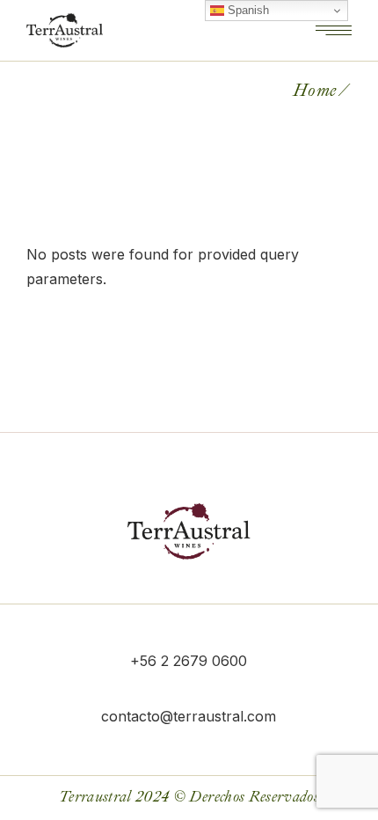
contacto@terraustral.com (188, 716)
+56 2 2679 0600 (188, 661)
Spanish (246, 10)
